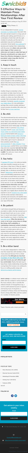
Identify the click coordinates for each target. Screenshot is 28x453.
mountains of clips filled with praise (12, 258)
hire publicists (20, 44)
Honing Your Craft (9, 380)
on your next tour (14, 109)
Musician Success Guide (11, 373)
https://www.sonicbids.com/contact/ (15, 440)
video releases (16, 144)
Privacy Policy (12, 451)
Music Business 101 (10, 370)
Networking (9, 172)
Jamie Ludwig (11, 21)
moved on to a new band (19, 193)
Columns (8, 307)
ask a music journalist (17, 307)
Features (7, 383)
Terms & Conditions (22, 451)
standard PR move (7, 162)
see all (3, 385)
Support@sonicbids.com (14, 437)
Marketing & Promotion (11, 376)
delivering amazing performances (11, 270)
